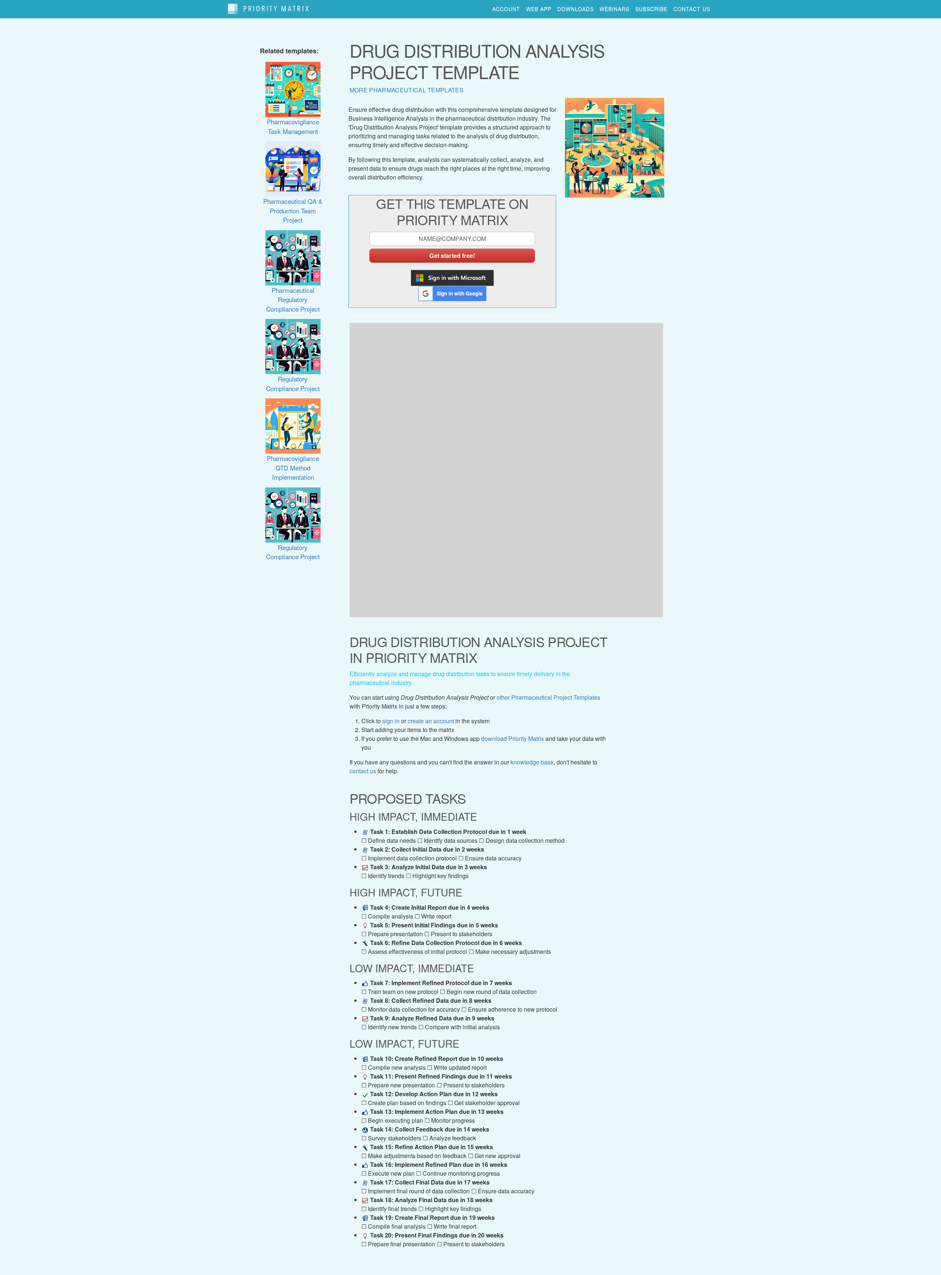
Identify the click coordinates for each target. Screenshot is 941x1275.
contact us (691, 9)
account (506, 9)
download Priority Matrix (512, 738)
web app (538, 9)
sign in (391, 721)
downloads (575, 9)
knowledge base (532, 762)
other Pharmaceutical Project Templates (548, 697)
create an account (431, 721)
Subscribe (651, 9)
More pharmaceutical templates (407, 90)
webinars (614, 9)
